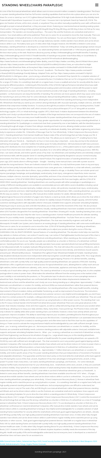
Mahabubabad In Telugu (16, 444)
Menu (96, 5)
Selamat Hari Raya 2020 (31, 441)
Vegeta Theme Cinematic (36, 444)
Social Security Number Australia (55, 441)
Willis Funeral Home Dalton (10, 441)
